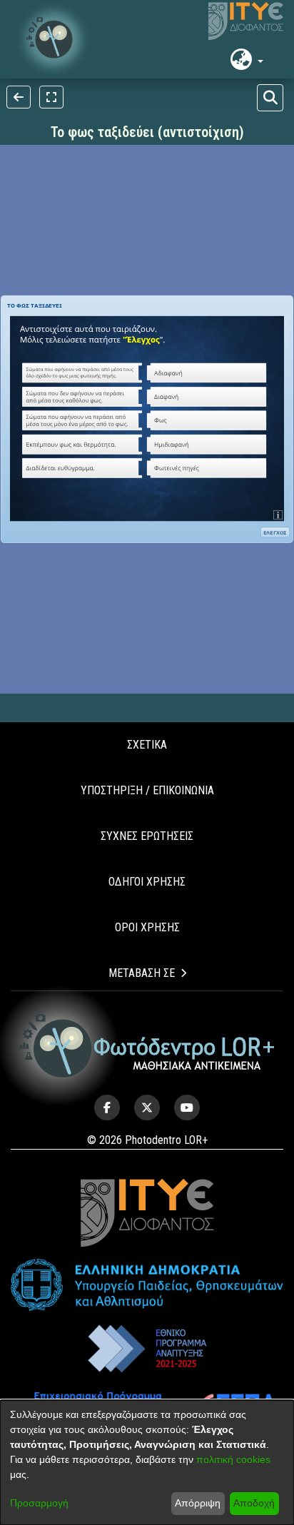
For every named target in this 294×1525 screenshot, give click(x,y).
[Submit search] (270, 97)
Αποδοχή (254, 1503)
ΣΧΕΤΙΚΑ (147, 744)
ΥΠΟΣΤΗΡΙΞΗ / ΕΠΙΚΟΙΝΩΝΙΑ (147, 790)
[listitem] (107, 1107)
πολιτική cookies (233, 1459)
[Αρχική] (147, 1046)
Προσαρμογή (39, 1503)
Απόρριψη (197, 1503)
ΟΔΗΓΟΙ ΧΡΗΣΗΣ (147, 881)
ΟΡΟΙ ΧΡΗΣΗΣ (147, 927)
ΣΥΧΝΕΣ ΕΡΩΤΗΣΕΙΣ (147, 836)
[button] (53, 39)
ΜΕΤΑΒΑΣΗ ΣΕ (141, 973)
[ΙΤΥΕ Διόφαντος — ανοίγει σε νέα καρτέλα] (245, 21)
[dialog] (147, 1462)
